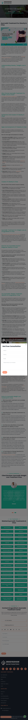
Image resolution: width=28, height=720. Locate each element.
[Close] (26, 344)
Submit (4, 372)
